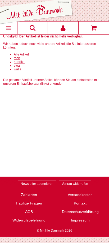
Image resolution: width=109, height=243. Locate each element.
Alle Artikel (21, 54)
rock (17, 58)
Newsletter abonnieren (37, 184)
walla (17, 69)
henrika (19, 62)
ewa (17, 65)
